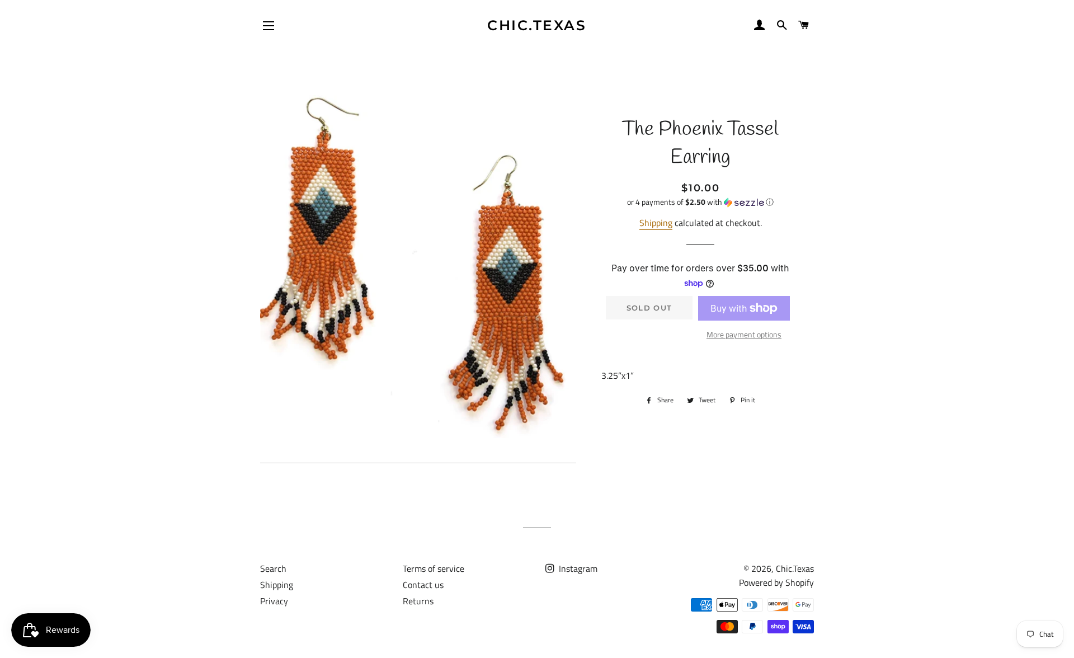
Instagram (577, 568)
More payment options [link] (743, 334)
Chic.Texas (536, 25)
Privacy (274, 601)
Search (273, 568)
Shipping (655, 222)
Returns (418, 601)
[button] (700, 202)
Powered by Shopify (776, 582)
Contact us (423, 584)
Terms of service (433, 568)
